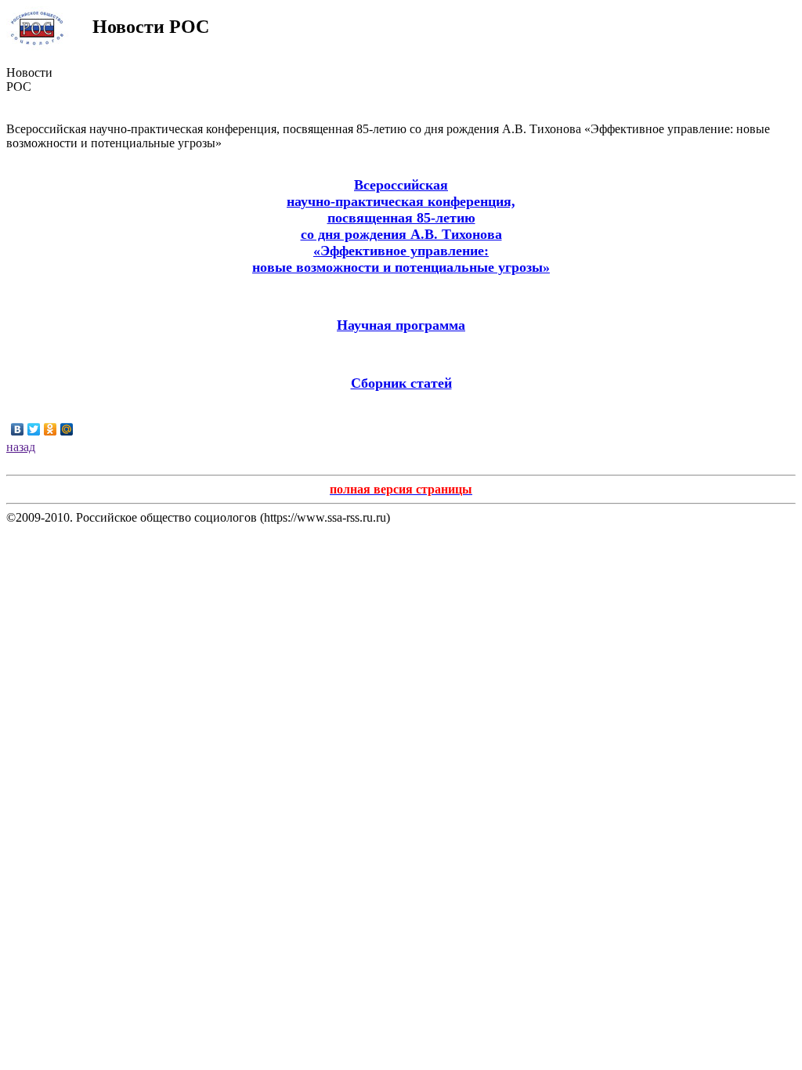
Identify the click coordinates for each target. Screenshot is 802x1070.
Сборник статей (401, 383)
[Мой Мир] (67, 429)
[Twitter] (34, 429)
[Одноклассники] (50, 429)
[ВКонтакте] (17, 429)
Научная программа (401, 325)
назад (20, 447)
